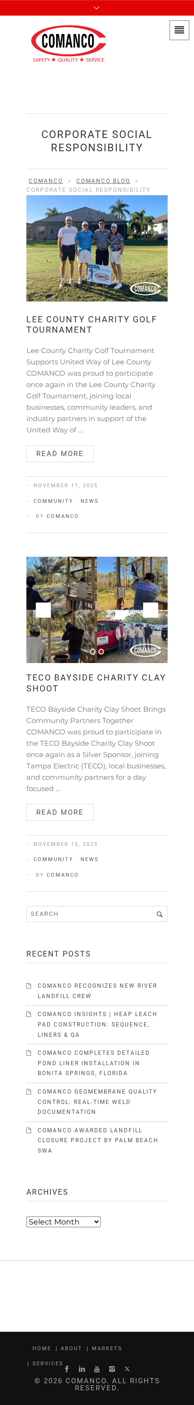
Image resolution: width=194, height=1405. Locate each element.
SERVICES (48, 1364)
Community (53, 501)
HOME (41, 1348)
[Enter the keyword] (160, 914)
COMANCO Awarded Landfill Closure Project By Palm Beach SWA (98, 1140)
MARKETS (107, 1348)
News (90, 501)
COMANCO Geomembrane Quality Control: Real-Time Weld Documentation (97, 1101)
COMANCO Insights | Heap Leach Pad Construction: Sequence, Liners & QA (98, 1024)
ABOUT (71, 1348)
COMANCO (63, 516)
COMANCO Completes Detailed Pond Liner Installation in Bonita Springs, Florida (94, 1063)
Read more (60, 453)
